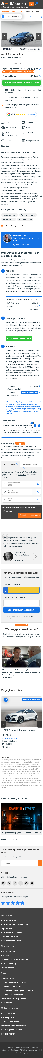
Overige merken (8, 1034)
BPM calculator (8, 955)
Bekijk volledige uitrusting (15, 226)
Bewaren (34, 17)
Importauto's (6, 928)
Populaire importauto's (11, 986)
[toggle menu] (40, 3)
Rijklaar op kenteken (13, 68)
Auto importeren (8, 920)
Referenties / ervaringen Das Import (17, 990)
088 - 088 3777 (22, 245)
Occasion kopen (8, 978)
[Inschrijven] (40, 863)
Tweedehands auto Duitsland (14, 982)
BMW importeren (8, 1017)
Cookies (35, 1047)
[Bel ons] (31, 4)
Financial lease (9, 464)
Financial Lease (11, 76)
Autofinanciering (8, 964)
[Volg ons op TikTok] (20, 883)
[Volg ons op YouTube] (32, 883)
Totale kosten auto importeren (14, 959)
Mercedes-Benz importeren (13, 1026)
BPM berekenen (8, 951)
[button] (4, 36)
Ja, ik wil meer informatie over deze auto (21, 83)
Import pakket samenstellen (19, 338)
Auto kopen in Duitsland (11, 933)
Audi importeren (8, 1013)
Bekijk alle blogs (7, 839)
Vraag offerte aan (29, 392)
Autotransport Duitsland (11, 941)
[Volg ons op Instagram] (9, 883)
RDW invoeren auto (9, 937)
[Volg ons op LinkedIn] (3, 883)
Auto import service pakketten (14, 924)
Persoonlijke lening (30, 464)
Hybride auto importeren (12, 995)
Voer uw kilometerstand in (14, 597)
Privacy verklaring (22, 1047)
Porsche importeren (10, 1022)
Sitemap (11, 1047)
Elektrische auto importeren (13, 999)
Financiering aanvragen (29, 515)
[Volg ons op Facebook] (15, 883)
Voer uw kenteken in (11, 585)
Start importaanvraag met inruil (21, 610)
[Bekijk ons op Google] (26, 883)
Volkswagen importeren (11, 1030)
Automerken (6, 1003)
